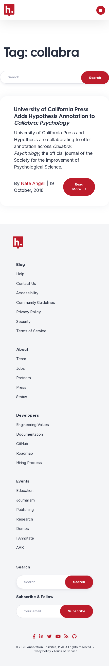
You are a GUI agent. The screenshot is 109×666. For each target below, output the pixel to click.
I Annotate (25, 538)
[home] (9, 10)
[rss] (66, 636)
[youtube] (58, 636)
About (22, 349)
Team (21, 358)
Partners (23, 377)
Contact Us (26, 283)
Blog (20, 264)
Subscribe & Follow (34, 596)
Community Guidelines (35, 302)
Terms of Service (31, 330)
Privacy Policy (28, 311)
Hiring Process (29, 462)
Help (20, 273)
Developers (27, 415)
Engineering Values (32, 424)
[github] (74, 636)
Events (22, 481)
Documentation (29, 434)
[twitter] (49, 636)
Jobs (20, 368)
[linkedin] (41, 636)
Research (24, 519)
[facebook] (34, 636)
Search (23, 567)
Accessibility (27, 292)
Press (21, 387)
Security (23, 321)
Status (21, 396)
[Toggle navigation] (100, 10)
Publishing (25, 509)
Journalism (25, 500)
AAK (20, 547)
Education (24, 490)
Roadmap (24, 453)
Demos (22, 528)
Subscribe (76, 611)
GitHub (22, 443)
